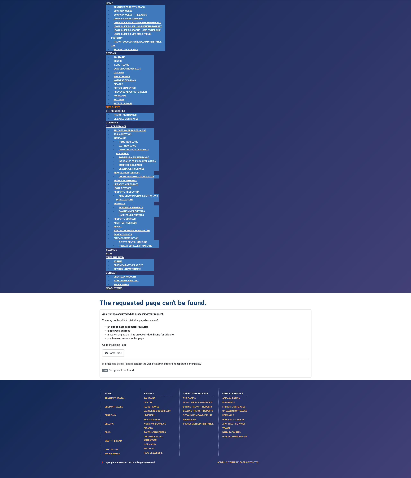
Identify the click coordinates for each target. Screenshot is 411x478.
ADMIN (220, 462)
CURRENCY (110, 415)
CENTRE (148, 402)
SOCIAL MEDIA (112, 453)
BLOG (108, 432)
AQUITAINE (149, 398)
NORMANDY (150, 444)
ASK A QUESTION (231, 398)
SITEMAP (231, 462)
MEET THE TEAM (113, 441)
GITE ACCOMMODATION (234, 436)
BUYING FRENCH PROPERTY (197, 406)
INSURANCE (228, 402)
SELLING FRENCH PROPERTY (198, 411)
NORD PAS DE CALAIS (155, 423)
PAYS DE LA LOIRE (153, 453)
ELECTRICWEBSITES (247, 462)
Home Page (115, 353)
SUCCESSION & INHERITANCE (198, 423)
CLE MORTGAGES (114, 406)
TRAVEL (226, 428)
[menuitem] (109, 3)
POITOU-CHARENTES (155, 432)
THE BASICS (189, 398)
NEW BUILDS (189, 419)
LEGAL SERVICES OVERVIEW (197, 402)
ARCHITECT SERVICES (233, 423)
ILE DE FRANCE (151, 406)
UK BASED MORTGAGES (234, 411)
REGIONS (149, 393)
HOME (108, 393)
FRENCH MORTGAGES (233, 406)
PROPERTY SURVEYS (233, 419)
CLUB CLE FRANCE (232, 393)
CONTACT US (111, 449)
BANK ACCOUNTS (231, 432)
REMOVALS (228, 415)
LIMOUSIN (149, 415)
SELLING (109, 423)
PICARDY (148, 428)
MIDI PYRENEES (152, 419)
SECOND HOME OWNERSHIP (197, 415)
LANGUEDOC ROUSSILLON (157, 411)
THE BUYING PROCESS (195, 393)
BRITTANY (149, 448)
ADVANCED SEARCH (115, 398)
